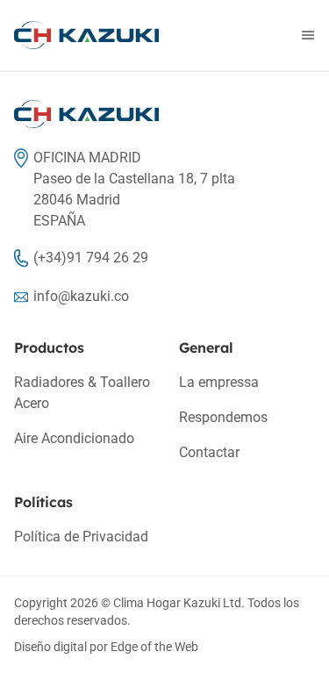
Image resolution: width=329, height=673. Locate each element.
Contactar (209, 452)
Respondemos (223, 417)
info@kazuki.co (81, 296)
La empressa (219, 382)
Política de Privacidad (81, 536)
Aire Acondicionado (74, 438)
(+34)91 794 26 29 (90, 257)
